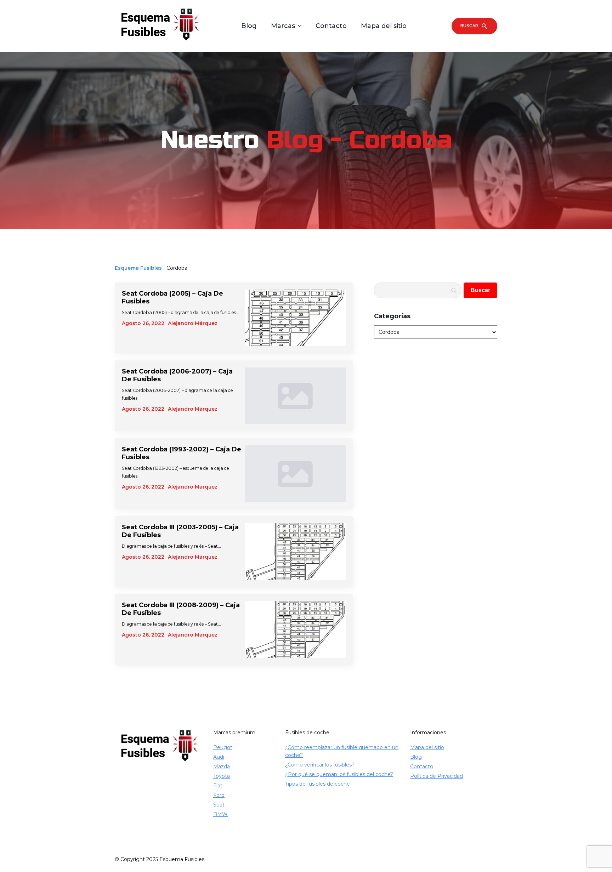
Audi (218, 757)
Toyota (221, 776)
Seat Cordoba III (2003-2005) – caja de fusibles (180, 531)
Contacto (331, 26)
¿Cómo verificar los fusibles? (320, 765)
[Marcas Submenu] (301, 26)
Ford (219, 795)
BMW (220, 814)
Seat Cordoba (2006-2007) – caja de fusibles (177, 375)
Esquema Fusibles (138, 268)
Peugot (222, 747)
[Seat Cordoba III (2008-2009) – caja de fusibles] (295, 629)
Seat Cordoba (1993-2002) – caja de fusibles (181, 453)
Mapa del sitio (384, 26)
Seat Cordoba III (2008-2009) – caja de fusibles (181, 609)
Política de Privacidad (436, 776)
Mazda (221, 766)
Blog (249, 26)
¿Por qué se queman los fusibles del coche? (339, 774)
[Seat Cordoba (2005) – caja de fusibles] (295, 318)
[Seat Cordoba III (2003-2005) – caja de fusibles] (295, 551)
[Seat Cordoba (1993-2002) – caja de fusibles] (295, 473)
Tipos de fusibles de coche (317, 784)
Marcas (283, 26)
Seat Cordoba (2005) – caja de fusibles (172, 297)
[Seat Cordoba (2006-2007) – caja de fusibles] (295, 395)
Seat (219, 805)
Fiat (217, 785)
